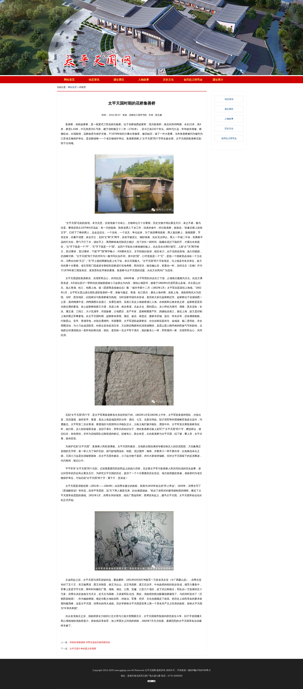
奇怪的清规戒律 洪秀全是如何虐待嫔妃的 (90, 642)
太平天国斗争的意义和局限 (83, 648)
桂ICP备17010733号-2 (199, 670)
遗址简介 (218, 79)
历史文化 (168, 79)
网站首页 (69, 79)
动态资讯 (94, 79)
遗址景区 (118, 79)
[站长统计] (151, 681)
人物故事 (143, 79)
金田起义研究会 (193, 79)
